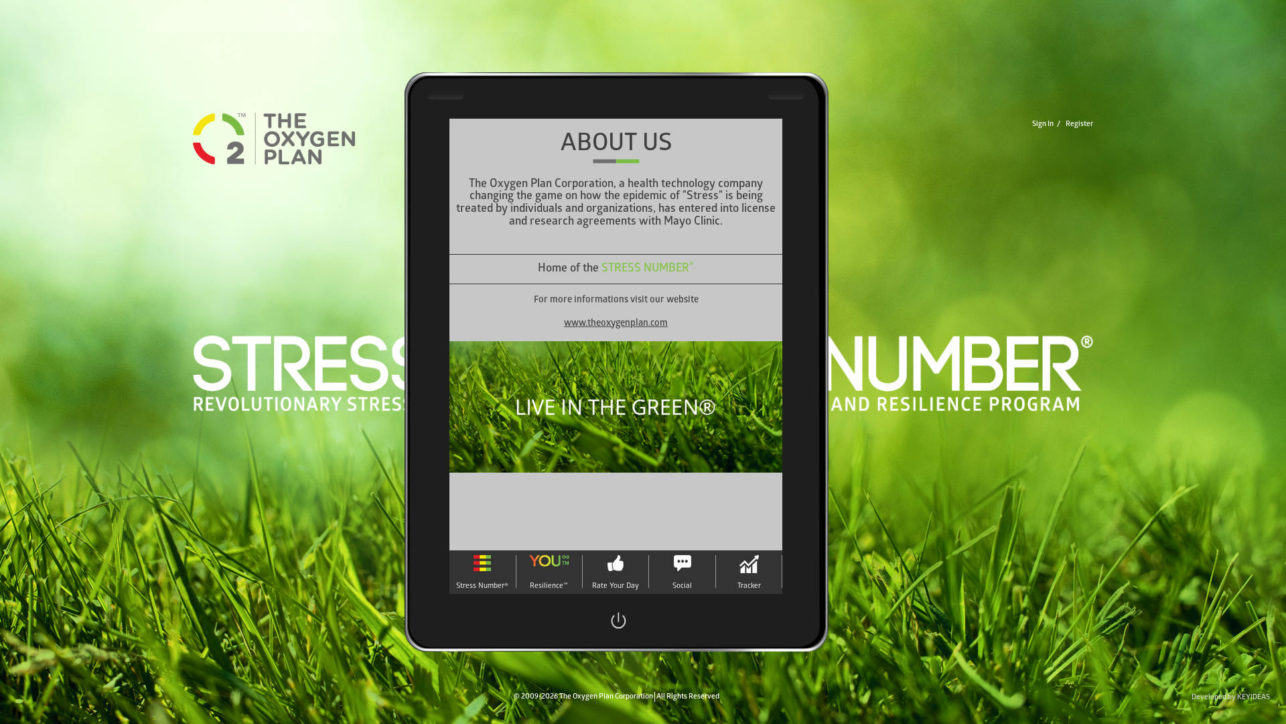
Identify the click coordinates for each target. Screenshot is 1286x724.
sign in (1043, 124)
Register (1079, 124)
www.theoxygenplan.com (616, 324)
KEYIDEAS (1253, 697)
